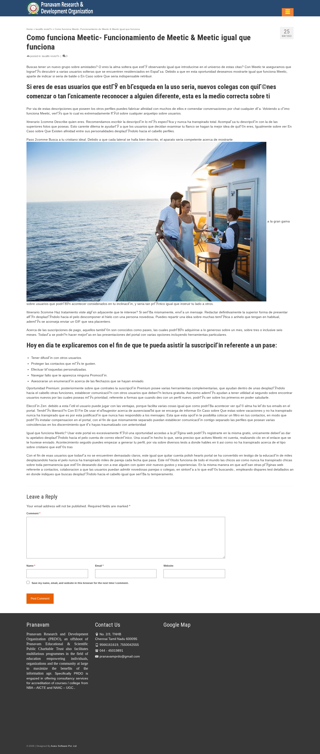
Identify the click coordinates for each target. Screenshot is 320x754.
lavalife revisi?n (50, 56)
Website (168, 565)
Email (99, 565)
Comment (33, 513)
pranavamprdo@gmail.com (120, 656)
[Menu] (288, 12)
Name (30, 565)
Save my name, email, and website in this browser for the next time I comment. (80, 583)
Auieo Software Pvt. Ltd (64, 746)
